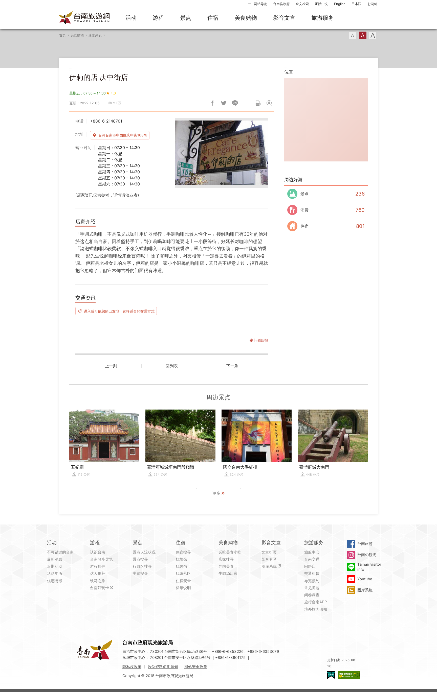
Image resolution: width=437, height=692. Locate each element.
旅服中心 (311, 552)
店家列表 (95, 35)
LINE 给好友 (235, 103)
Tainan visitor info (369, 567)
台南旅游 (365, 543)
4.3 (113, 93)
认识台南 (97, 552)
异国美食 (226, 566)
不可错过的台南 (60, 552)
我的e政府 (331, 675)
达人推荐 (97, 573)
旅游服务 (323, 17)
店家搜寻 (226, 559)
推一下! (224, 103)
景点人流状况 (144, 552)
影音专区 (269, 559)
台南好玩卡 (99, 587)
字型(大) (373, 35)
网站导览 (260, 4)
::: (249, 4)
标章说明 (183, 587)
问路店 (310, 566)
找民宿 (181, 566)
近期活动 (54, 566)
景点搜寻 (140, 559)
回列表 (172, 365)
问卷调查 (311, 594)
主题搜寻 (140, 573)
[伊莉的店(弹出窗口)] (221, 153)
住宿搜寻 (183, 552)
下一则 (232, 365)
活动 (131, 17)
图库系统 (269, 566)
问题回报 (269, 103)
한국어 (372, 4)
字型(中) (362, 35)
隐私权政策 (131, 666)
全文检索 (302, 4)
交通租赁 (311, 573)
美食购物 (246, 17)
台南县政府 (281, 4)
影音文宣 (284, 17)
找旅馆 (181, 559)
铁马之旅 (97, 580)
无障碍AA (349, 675)
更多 (216, 493)
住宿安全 (183, 580)
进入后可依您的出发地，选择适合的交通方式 (119, 311)
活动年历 (54, 573)
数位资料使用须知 (163, 666)
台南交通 (311, 559)
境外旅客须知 (315, 609)
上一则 (111, 365)
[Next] (260, 152)
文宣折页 (269, 552)
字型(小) (352, 35)
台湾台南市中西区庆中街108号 (122, 135)
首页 (62, 35)
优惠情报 (54, 580)
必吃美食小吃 (230, 552)
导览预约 (311, 580)
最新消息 (54, 559)
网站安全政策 (195, 666)
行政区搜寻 (142, 566)
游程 (158, 17)
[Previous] (182, 152)
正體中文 (321, 4)
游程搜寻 (97, 566)
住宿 (213, 17)
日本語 (356, 4)
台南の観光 (366, 554)
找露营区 (183, 573)
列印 (258, 103)
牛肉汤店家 (228, 573)
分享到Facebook (212, 103)
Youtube (364, 579)
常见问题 (311, 587)
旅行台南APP (315, 602)
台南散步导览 (101, 559)
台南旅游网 (84, 18)
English (339, 4)
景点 (185, 17)
